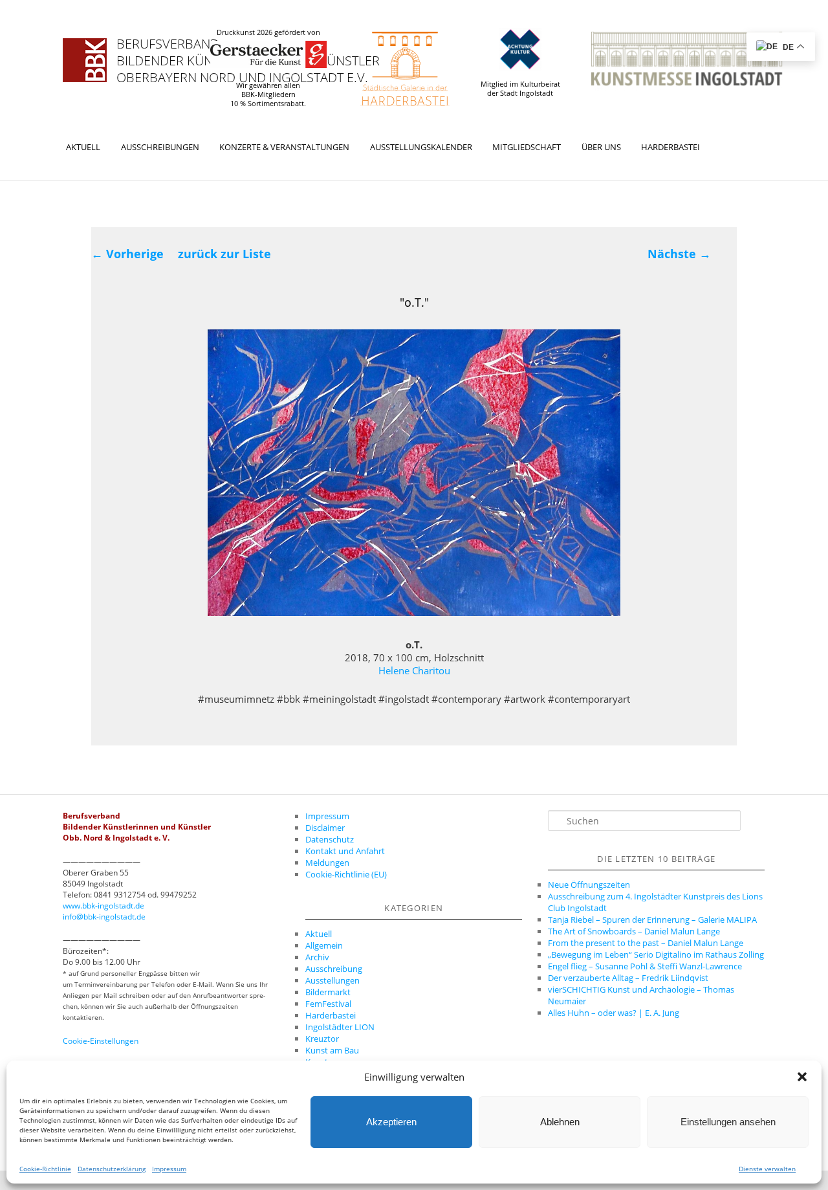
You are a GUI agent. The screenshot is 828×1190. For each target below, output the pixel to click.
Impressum (169, 1168)
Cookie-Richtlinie (45, 1168)
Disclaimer (325, 827)
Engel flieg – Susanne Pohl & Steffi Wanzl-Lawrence (645, 966)
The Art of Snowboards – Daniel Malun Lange (634, 931)
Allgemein (324, 945)
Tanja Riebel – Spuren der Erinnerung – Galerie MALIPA (652, 919)
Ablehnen (560, 1121)
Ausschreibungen (160, 147)
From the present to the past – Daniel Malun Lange (645, 943)
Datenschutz (329, 839)
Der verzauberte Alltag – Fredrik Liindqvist (628, 978)
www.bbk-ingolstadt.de (103, 905)
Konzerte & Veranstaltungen (284, 147)
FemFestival (328, 1003)
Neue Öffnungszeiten (589, 884)
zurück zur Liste (224, 253)
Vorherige (127, 253)
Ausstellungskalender (421, 147)
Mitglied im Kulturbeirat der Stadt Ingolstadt (520, 89)
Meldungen (327, 862)
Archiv (317, 957)
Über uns (601, 147)
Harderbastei (670, 147)
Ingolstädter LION (340, 1027)
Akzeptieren (391, 1121)
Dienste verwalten (767, 1168)
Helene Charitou (414, 670)
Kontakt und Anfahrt (345, 851)
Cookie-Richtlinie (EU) (346, 874)
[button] (802, 1076)
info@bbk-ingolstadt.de (104, 916)
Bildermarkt (328, 992)
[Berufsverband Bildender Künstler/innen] (85, 60)
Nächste (679, 253)
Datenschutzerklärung (112, 1168)
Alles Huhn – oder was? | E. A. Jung (613, 1013)
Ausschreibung (333, 969)
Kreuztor (322, 1038)
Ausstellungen (332, 980)
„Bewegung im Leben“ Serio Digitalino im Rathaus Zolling (656, 954)
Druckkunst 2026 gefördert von (268, 32)
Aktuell (83, 147)
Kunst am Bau (332, 1050)
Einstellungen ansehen (728, 1121)
